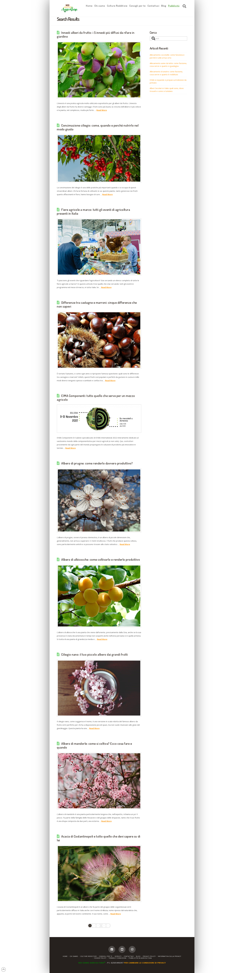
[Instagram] (132, 949)
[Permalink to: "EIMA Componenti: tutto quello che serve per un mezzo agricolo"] (99, 418)
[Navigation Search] (183, 6)
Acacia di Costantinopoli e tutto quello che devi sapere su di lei (98, 838)
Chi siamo (74, 956)
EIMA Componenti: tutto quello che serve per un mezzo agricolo (96, 397)
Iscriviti (118, 956)
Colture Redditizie (88, 956)
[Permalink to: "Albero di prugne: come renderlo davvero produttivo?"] (99, 500)
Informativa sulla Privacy (169, 956)
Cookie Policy (100, 958)
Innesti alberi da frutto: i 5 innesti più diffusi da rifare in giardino (95, 34)
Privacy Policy (149, 956)
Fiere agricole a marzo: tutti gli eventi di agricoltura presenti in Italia (93, 211)
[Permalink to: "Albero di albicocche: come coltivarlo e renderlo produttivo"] (99, 596)
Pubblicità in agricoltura (140, 958)
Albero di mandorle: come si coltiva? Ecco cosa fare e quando (94, 745)
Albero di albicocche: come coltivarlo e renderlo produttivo (100, 559)
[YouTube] (122, 949)
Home (65, 956)
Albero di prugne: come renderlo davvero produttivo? (97, 463)
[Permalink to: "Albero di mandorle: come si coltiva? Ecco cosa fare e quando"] (99, 780)
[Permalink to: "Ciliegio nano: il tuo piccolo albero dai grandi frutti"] (99, 688)
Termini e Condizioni (117, 958)
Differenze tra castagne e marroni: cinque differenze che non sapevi (97, 304)
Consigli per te (105, 956)
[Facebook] (111, 949)
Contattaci (129, 956)
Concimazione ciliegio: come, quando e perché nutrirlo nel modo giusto (98, 127)
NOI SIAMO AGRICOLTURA (91, 963)
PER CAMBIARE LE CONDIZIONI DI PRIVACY (145, 963)
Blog (138, 956)
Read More (101, 110)
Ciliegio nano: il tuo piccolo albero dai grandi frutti (94, 654)
